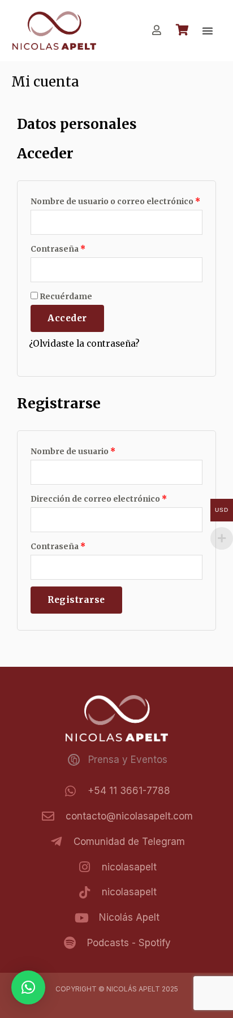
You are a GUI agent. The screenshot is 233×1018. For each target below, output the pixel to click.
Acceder (67, 318)
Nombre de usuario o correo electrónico (115, 201)
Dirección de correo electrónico (99, 499)
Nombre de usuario (73, 451)
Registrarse (76, 599)
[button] (207, 30)
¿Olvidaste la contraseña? (84, 343)
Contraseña (58, 249)
